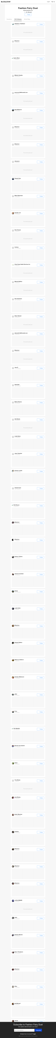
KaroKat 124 (18, 212)
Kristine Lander (18, 470)
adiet (16, 694)
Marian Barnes (18, 402)
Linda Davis (17, 436)
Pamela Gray (18, 178)
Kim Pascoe (16, 505)
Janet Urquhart (18, 453)
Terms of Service (34, 1036)
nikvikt (16, 1020)
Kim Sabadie (17, 728)
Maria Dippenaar (19, 195)
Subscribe (38, 1030)
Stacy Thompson (19, 952)
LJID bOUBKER (18, 900)
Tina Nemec (17, 780)
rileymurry (17, 161)
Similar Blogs (27, 19)
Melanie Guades (19, 75)
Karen (16, 762)
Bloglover (17, 41)
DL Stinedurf (29, 12)
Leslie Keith (17, 608)
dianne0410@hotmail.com (21, 333)
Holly (16, 917)
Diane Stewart (18, 316)
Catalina (17, 831)
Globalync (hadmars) (20, 23)
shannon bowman (19, 573)
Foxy (16, 711)
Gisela (16, 591)
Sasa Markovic (18, 109)
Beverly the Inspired (20, 745)
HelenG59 (17, 384)
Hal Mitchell (17, 1003)
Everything (9, 19)
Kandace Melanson (19, 677)
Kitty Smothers (18, 298)
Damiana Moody (19, 934)
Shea (16, 986)
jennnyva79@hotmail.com (21, 92)
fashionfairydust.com (28, 10)
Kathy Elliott (17, 58)
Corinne (17, 247)
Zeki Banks (17, 419)
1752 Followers (18, 19)
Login (34, 1034)
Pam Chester (18, 230)
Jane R (16, 367)
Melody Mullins (18, 281)
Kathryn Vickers (18, 556)
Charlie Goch (18, 487)
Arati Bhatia (17, 797)
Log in (48, 1)
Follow (28, 14)
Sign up (53, 1)
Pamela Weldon (18, 642)
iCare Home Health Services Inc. (22, 264)
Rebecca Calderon (19, 659)
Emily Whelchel (18, 814)
